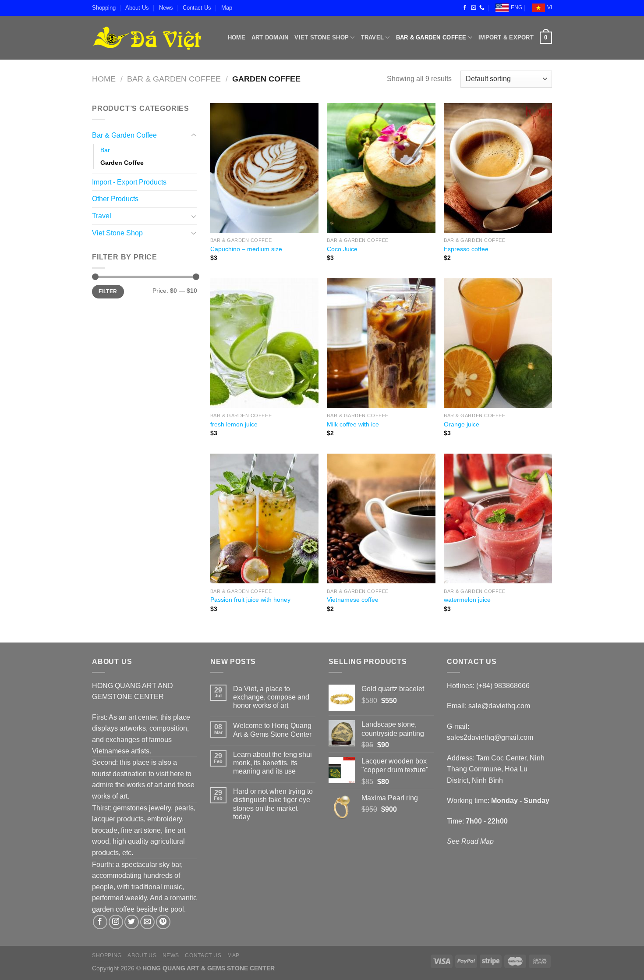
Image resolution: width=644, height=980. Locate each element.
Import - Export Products (129, 182)
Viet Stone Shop (321, 37)
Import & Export (506, 37)
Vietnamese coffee (353, 599)
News (166, 7)
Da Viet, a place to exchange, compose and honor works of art (271, 697)
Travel (372, 37)
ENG (516, 7)
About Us (137, 7)
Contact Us (197, 7)
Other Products (115, 198)
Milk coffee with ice (353, 424)
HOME (236, 37)
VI (549, 7)
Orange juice (461, 424)
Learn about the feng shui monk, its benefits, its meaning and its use (272, 763)
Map (226, 7)
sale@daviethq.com (499, 706)
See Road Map (470, 841)
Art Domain (270, 37)
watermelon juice (467, 599)
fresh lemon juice (234, 424)
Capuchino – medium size (246, 248)
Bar (105, 149)
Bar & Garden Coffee (431, 37)
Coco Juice (342, 248)
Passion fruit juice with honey (250, 599)
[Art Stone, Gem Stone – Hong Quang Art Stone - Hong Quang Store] (147, 37)
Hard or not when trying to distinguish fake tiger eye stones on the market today (273, 804)
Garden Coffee (122, 162)
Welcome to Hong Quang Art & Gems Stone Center (272, 730)
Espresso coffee (466, 248)
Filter (108, 291)
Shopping (104, 7)
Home (104, 78)
